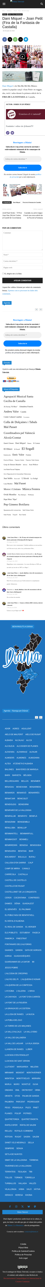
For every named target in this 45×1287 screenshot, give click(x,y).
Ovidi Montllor (10, 494)
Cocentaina (26, 417)
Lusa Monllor (8, 484)
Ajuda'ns (5, 369)
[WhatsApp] (15, 39)
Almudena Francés (26, 407)
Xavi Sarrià (22, 515)
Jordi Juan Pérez (12, 537)
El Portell (17, 449)
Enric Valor (18, 454)
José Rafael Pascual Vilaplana (12, 469)
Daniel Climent (9, 443)
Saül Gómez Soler (28, 510)
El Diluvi (8, 449)
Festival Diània (8, 460)
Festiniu (28, 455)
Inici (3, 11)
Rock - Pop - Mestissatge (21, 11)
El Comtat (36, 443)
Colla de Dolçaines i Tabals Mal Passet (20, 424)
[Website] (7, 133)
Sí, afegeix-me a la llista (13, 274)
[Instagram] (16, 1206)
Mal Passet (20, 483)
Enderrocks (7, 455)
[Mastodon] (35, 1206)
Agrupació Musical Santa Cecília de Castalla (18, 399)
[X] (10, 39)
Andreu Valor (11, 411)
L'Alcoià (25, 478)
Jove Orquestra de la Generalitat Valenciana (17, 474)
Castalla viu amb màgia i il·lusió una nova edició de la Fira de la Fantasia (33, 215)
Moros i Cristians (12, 489)
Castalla (23, 412)
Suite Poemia (7, 515)
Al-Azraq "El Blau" (11, 407)
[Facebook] (4, 39)
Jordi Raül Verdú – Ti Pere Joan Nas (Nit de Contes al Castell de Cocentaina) (12, 215)
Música (9, 11)
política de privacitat (13, 353)
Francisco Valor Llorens (32, 460)
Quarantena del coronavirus (12, 510)
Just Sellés (8, 478)
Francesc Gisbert (19, 460)
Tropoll (15, 515)
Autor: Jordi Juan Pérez (18, 104)
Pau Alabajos (22, 495)
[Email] (20, 39)
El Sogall (28, 448)
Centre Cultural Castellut (13, 417)
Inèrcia (25, 464)
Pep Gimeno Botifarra (16, 504)
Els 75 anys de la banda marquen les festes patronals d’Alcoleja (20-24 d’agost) (24, 556)
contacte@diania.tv (31, 1232)
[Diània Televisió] (22, 4)
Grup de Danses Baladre (12, 464)
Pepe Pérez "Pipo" (10, 499)
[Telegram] (26, 39)
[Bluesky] (28, 1206)
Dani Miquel (7, 86)
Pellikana (31, 495)
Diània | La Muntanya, (16, 1225)
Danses (29, 443)
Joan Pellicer (33, 464)
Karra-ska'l (17, 478)
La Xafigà (34, 478)
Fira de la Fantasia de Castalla (32, 202)
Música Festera (31, 489)
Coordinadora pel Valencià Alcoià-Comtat (19, 435)
